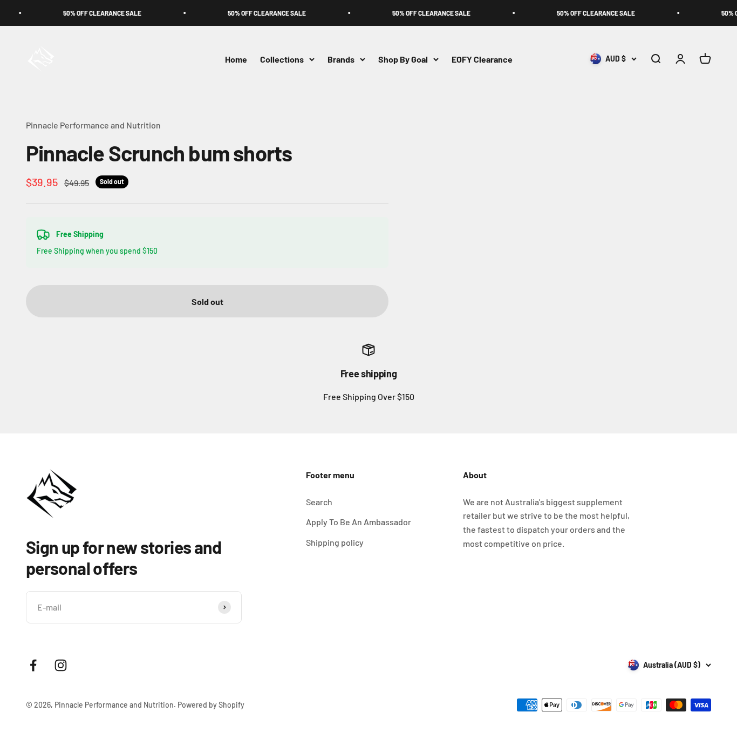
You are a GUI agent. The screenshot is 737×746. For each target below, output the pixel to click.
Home (236, 59)
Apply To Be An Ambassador (358, 522)
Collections (282, 59)
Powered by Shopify (211, 704)
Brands (340, 59)
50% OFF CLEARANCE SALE (91, 13)
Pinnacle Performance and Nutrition (93, 125)
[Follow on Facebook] (33, 665)
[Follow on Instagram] (60, 665)
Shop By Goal (403, 59)
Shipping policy (335, 542)
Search (319, 502)
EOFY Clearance (482, 59)
